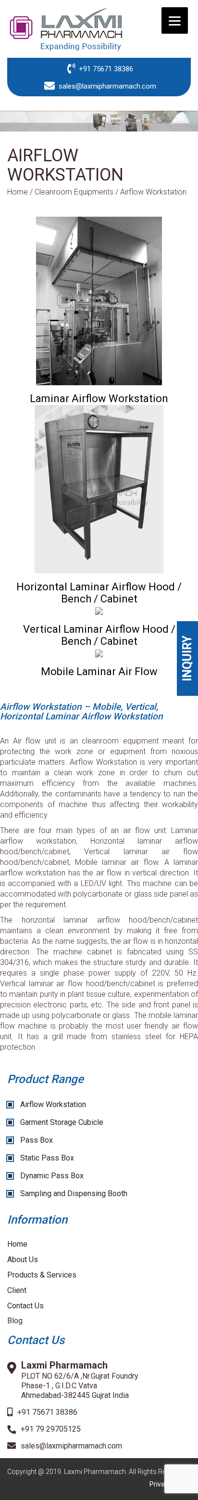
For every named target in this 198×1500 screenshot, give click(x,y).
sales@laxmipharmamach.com (71, 1445)
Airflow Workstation (53, 1104)
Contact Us (25, 1305)
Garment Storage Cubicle (61, 1122)
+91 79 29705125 (51, 1429)
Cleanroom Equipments (74, 191)
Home (17, 191)
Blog (15, 1320)
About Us (22, 1259)
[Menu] (174, 20)
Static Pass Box (47, 1157)
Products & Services (41, 1274)
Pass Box (36, 1140)
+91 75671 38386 (47, 1412)
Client (16, 1290)
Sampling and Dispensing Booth (73, 1193)
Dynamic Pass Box (52, 1175)
